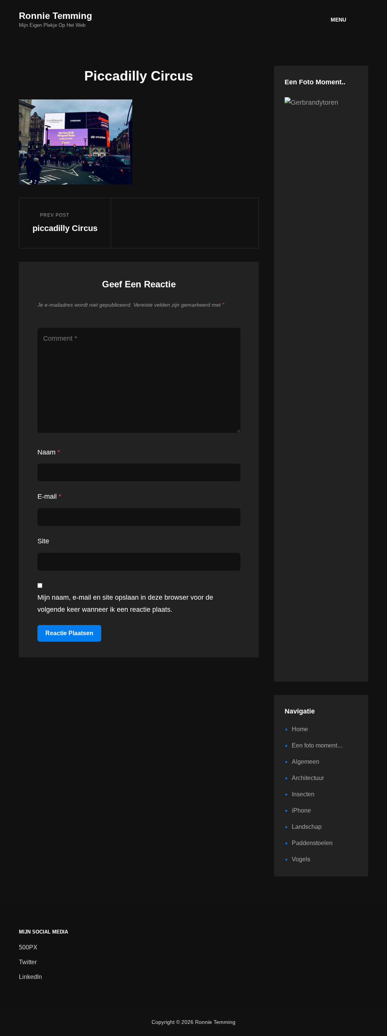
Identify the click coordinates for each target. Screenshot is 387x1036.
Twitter (28, 962)
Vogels (301, 859)
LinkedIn (30, 977)
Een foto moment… (317, 745)
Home (300, 729)
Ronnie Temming (55, 16)
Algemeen (305, 761)
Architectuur (308, 778)
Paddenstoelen (312, 843)
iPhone (301, 810)
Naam (48, 452)
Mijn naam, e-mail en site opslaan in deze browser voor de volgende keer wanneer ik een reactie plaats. (125, 603)
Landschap (307, 827)
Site (43, 541)
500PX (28, 947)
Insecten (303, 794)
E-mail (49, 496)
